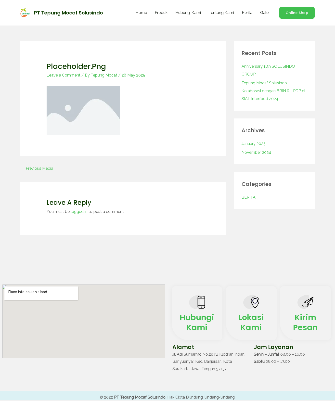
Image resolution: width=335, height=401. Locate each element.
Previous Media (37, 168)
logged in (79, 211)
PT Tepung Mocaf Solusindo (68, 12)
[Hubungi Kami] (197, 303)
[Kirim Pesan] (305, 303)
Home (141, 12)
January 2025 (254, 143)
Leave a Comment (63, 75)
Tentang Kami (221, 12)
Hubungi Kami (188, 12)
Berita (247, 12)
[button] (297, 13)
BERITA (249, 197)
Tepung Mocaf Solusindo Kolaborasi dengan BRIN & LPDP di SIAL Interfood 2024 (273, 91)
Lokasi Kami (251, 322)
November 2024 (256, 152)
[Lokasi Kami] (251, 303)
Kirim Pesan (305, 322)
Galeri (265, 12)
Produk (161, 12)
